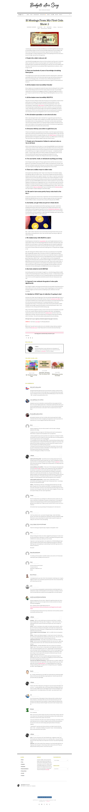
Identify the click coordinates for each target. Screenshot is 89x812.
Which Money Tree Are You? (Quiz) (57, 375)
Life (44, 27)
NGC (40, 468)
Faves (31, 14)
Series (48, 14)
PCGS (36, 468)
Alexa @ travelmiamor (35, 552)
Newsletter (23, 766)
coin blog (37, 321)
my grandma (42, 241)
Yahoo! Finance (52, 135)
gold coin (58, 461)
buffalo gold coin (41, 663)
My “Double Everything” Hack (31, 375)
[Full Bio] (47, 769)
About (28, 14)
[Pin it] (30, 338)
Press (22, 761)
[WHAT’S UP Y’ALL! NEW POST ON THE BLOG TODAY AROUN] (51, 792)
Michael (32, 709)
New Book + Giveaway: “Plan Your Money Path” (44, 373)
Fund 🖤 (52, 14)
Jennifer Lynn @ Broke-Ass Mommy (38, 597)
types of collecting (37, 187)
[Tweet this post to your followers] (28, 338)
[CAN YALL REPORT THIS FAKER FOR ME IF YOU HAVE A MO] (65, 792)
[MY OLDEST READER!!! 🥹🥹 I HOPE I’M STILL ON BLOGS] (24, 792)
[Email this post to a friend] (32, 338)
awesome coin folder (55, 299)
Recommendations (24, 768)
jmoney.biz (44, 351)
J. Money (32, 455)
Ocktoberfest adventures (53, 209)
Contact (60, 14)
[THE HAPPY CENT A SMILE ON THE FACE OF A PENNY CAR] (37, 792)
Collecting (39, 27)
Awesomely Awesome (31, 27)
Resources (49, 27)
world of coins (49, 312)
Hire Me (56, 14)
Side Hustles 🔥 (43, 14)
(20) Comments (44, 28)
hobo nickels (41, 105)
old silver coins (34, 327)
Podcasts (23, 764)
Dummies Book (58, 187)
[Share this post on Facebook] (26, 338)
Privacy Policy (23, 770)
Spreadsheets (36, 14)
